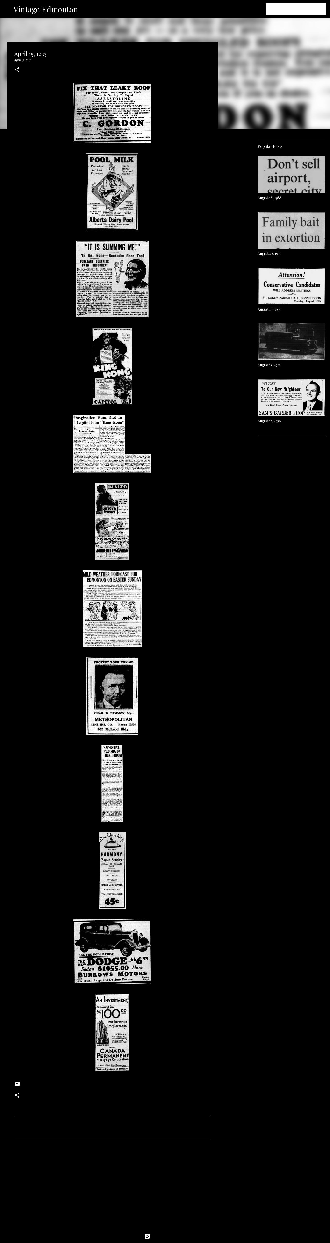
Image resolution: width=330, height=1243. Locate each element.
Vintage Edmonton (46, 9)
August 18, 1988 (270, 197)
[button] (17, 70)
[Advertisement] (112, 1188)
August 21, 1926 (269, 365)
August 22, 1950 (269, 421)
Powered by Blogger (168, 1236)
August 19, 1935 (269, 309)
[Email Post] (17, 1085)
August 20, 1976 (269, 253)
